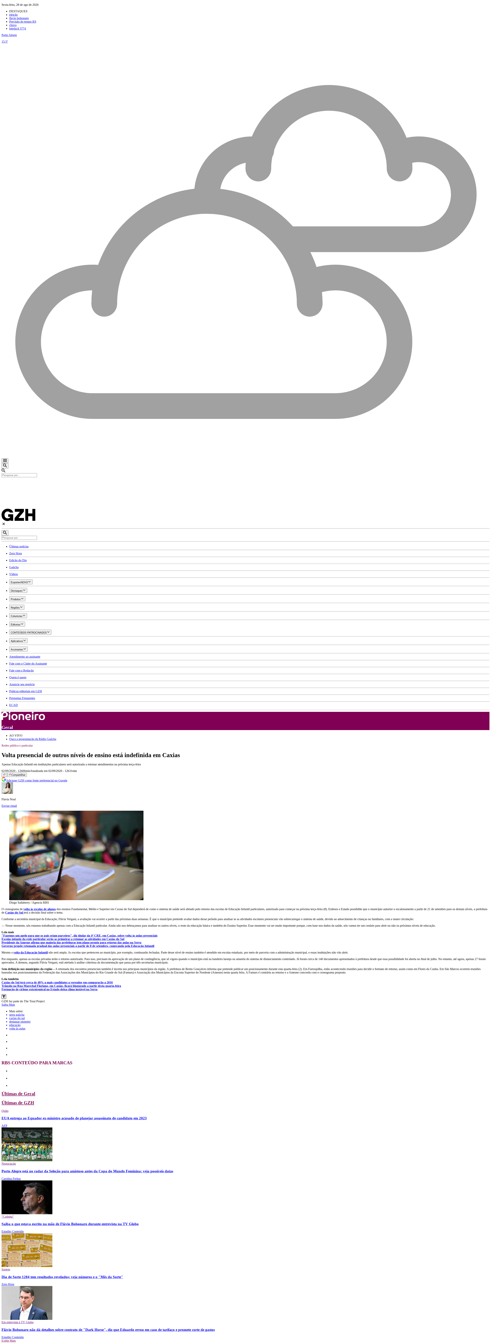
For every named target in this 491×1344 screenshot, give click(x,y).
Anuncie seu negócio (22, 684)
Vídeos (13, 574)
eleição (13, 14)
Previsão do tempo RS (22, 21)
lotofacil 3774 (17, 28)
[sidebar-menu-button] (5, 460)
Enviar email (9, 805)
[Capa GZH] (245, 483)
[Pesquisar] (5, 533)
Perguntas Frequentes (22, 698)
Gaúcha (14, 567)
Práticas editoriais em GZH (25, 691)
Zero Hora (15, 553)
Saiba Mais (8, 1004)
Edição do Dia (18, 560)
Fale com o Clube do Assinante (28, 663)
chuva (12, 25)
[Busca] (5, 466)
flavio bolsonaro (19, 18)
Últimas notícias (19, 546)
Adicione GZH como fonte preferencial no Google (36, 780)
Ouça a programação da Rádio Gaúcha (32, 739)
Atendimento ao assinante (24, 656)
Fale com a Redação (21, 670)
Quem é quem (17, 677)
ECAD (13, 705)
